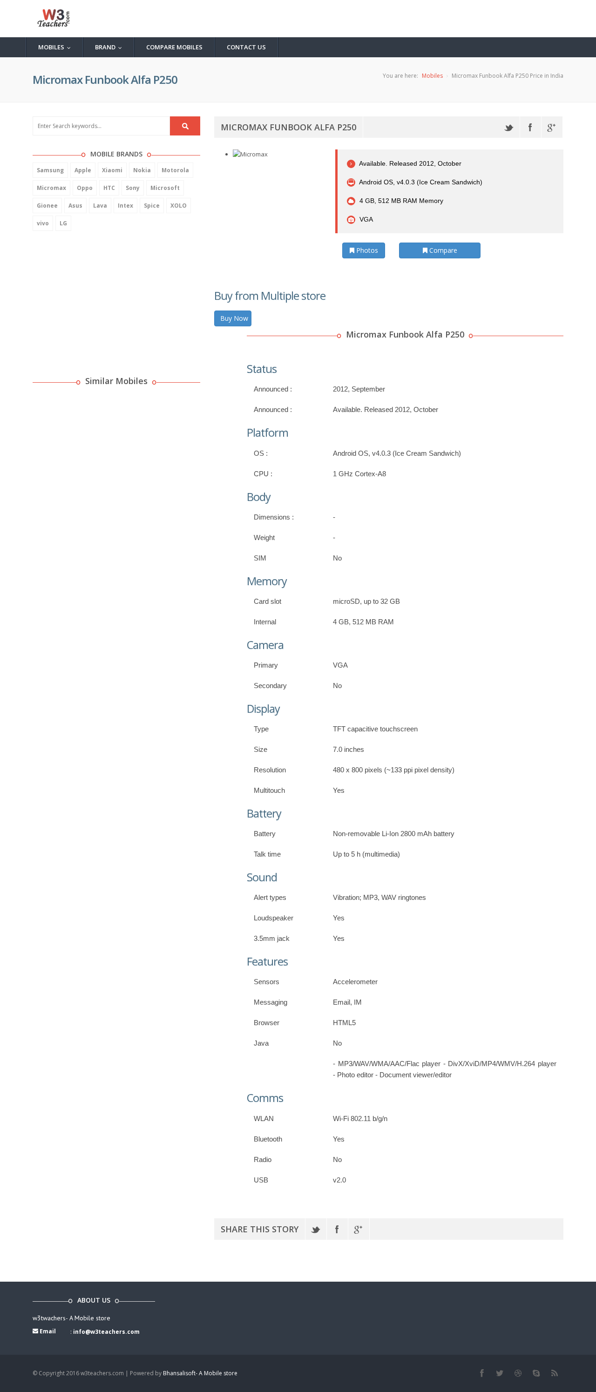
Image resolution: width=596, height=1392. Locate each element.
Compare (442, 250)
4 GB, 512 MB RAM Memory (400, 200)
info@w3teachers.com (106, 1332)
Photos (366, 250)
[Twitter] (509, 127)
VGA (365, 219)
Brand (110, 47)
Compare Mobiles (174, 47)
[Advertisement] (102, 298)
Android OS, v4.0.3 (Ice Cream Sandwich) (420, 182)
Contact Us (246, 47)
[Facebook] (530, 127)
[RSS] (554, 1373)
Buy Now (234, 318)
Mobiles (56, 47)
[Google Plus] (552, 127)
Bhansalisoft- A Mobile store (200, 1373)
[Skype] (536, 1373)
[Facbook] (482, 1373)
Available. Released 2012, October (409, 163)
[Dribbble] (518, 1373)
